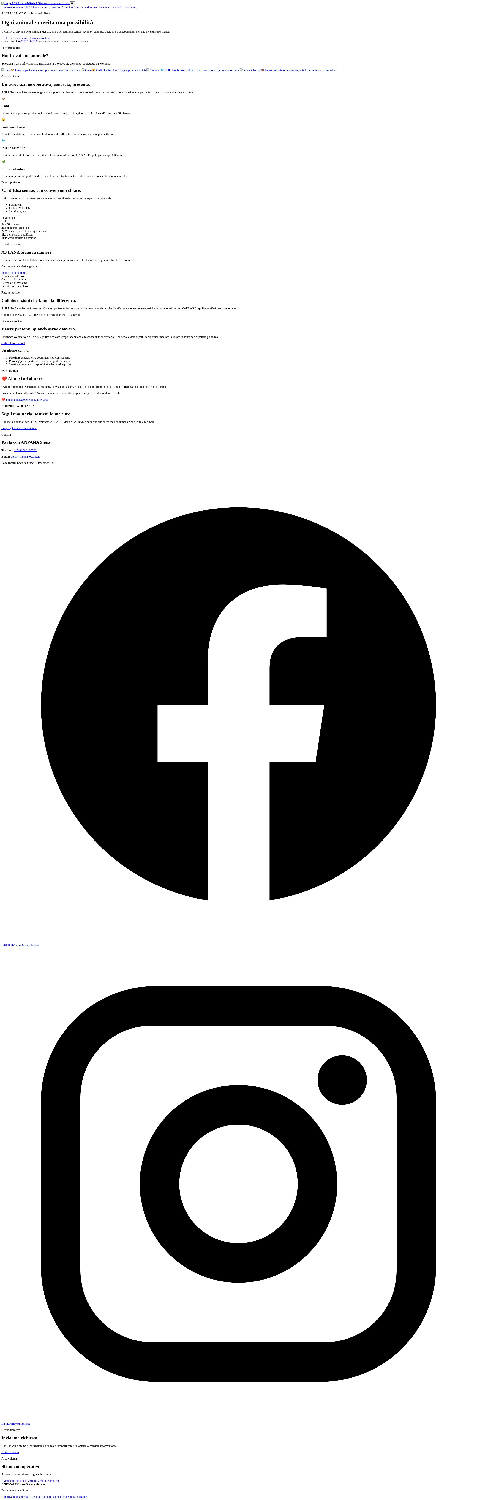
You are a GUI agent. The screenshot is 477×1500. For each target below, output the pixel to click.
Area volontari (127, 7)
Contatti (114, 7)
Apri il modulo (10, 1452)
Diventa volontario (39, 38)
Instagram (81, 1496)
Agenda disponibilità (13, 1480)
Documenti (53, 1480)
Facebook (69, 1496)
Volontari (67, 7)
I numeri (45, 7)
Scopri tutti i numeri (13, 272)
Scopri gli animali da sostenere (19, 428)
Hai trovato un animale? (15, 7)
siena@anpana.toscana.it (25, 456)
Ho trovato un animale (14, 38)
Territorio (55, 7)
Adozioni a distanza (85, 7)
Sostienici (103, 7)
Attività (34, 7)
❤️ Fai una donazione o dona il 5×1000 (24, 399)
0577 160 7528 (29, 41)
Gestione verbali (36, 1480)
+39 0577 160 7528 (25, 450)
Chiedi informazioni (13, 343)
